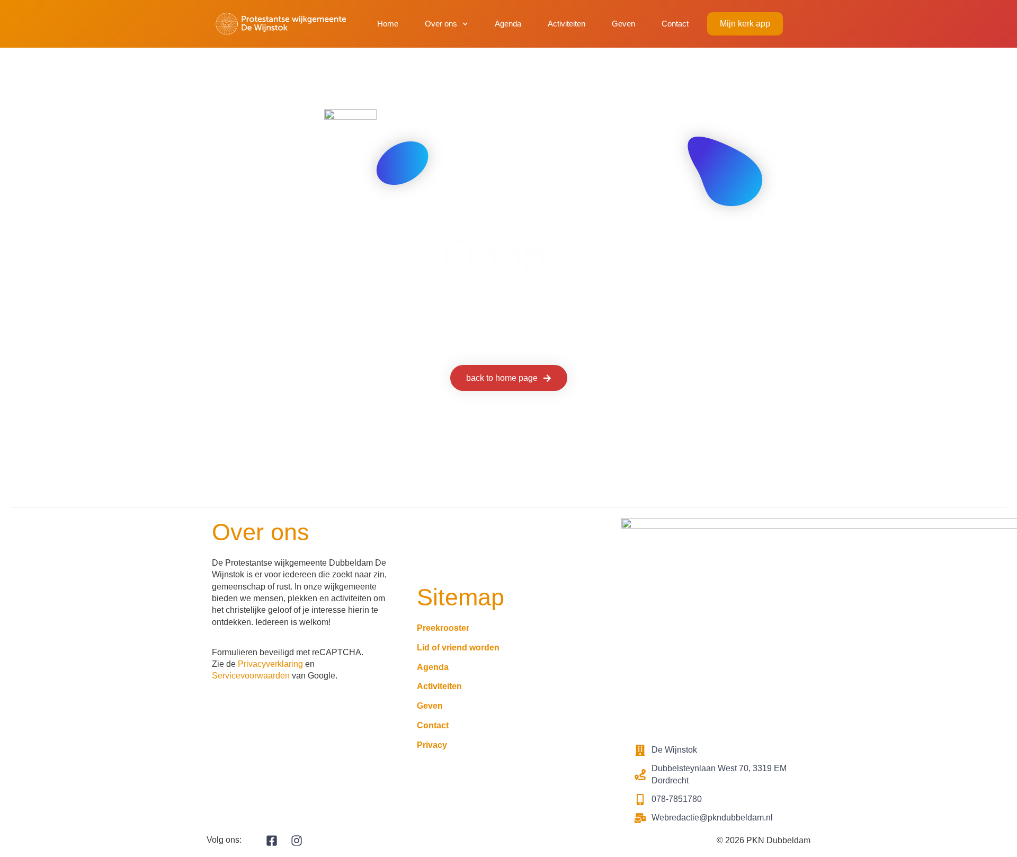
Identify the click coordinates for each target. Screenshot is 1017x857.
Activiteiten (566, 23)
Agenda (508, 23)
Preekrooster (443, 627)
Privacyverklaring (270, 663)
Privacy (432, 744)
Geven (623, 23)
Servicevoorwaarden (251, 675)
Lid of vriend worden (458, 647)
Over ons (441, 23)
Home (387, 23)
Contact (675, 23)
